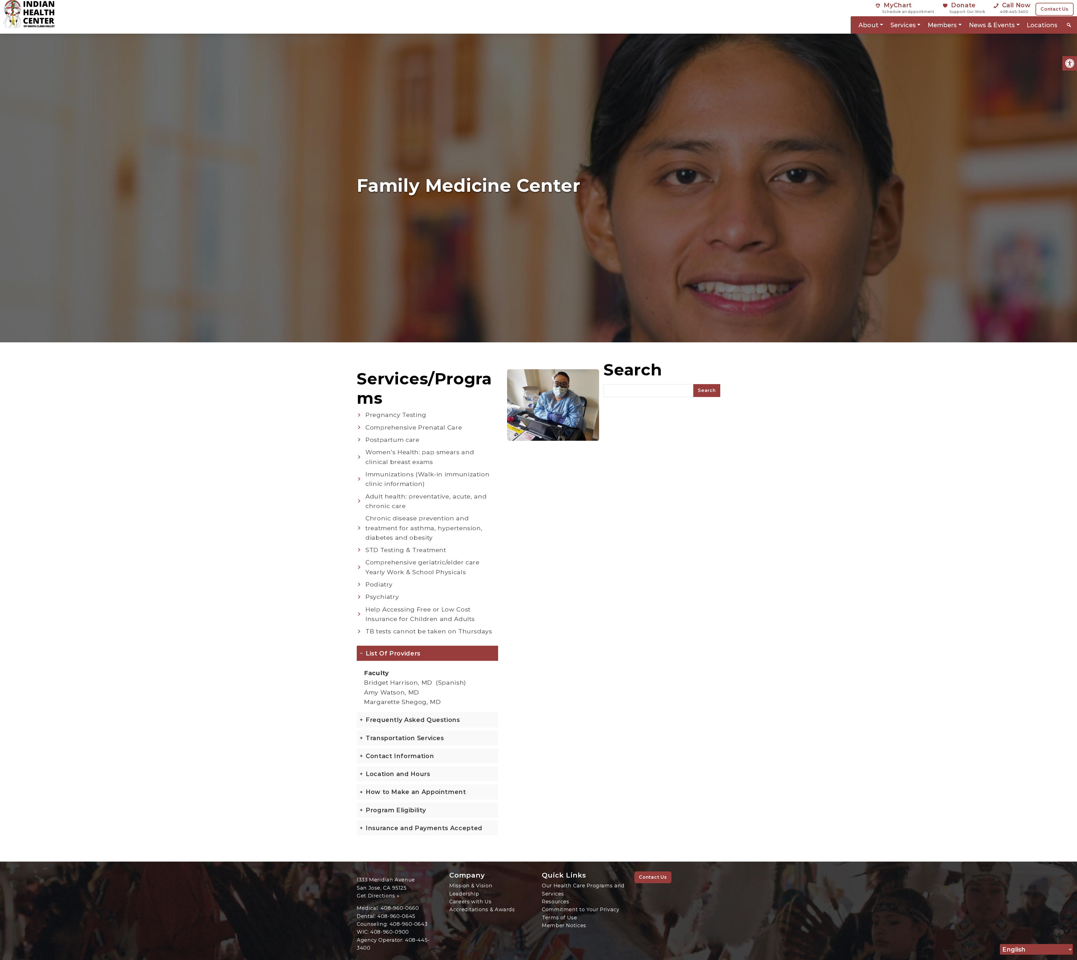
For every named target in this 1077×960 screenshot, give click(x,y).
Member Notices (564, 925)
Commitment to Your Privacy (581, 909)
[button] (1069, 63)
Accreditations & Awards (482, 909)
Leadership (464, 894)
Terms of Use (559, 917)
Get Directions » (378, 896)
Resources (555, 901)
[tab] (427, 678)
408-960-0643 (409, 924)
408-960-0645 (396, 916)
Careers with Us (470, 901)
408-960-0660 (400, 908)
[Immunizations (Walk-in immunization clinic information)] (427, 479)
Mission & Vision (470, 886)
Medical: (369, 908)
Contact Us (1055, 9)
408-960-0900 (389, 932)
